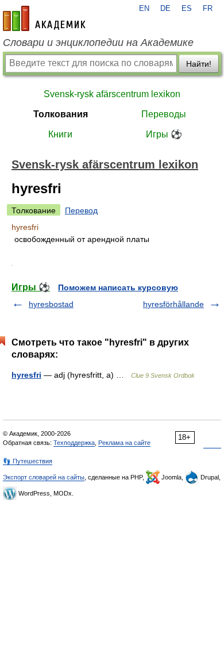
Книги (60, 134)
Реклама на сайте (124, 442)
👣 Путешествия (27, 461)
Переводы (163, 114)
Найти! (198, 63)
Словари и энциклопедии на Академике (98, 42)
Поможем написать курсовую (118, 287)
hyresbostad (51, 304)
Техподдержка (74, 442)
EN (144, 9)
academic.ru (44, 18)
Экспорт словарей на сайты (43, 477)
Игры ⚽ (164, 134)
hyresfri (26, 374)
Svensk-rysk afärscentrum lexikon (112, 94)
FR (208, 9)
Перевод (81, 210)
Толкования (60, 114)
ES (186, 9)
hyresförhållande (173, 304)
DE (165, 9)
